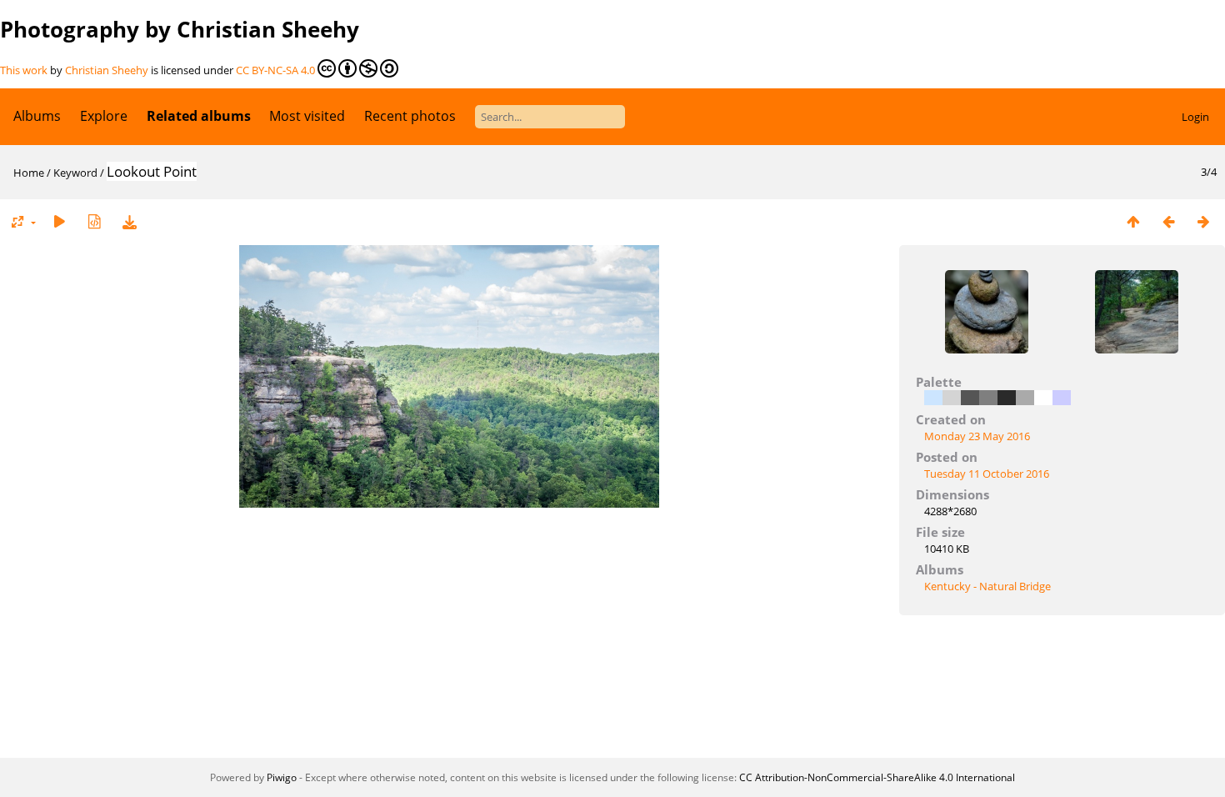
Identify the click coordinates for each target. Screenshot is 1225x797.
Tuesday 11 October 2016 (986, 473)
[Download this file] (129, 221)
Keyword (75, 172)
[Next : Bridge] (1203, 221)
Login (1195, 116)
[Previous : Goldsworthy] (1168, 221)
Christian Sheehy (106, 70)
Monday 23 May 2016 (977, 436)
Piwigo (282, 777)
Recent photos (410, 116)
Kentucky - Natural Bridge (987, 586)
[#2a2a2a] (1007, 397)
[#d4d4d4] (951, 397)
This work (24, 70)
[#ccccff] (1061, 397)
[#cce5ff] (933, 397)
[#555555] (970, 397)
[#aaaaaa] (1025, 397)
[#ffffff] (1043, 397)
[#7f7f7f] (988, 397)
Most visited (307, 116)
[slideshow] (59, 221)
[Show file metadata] (94, 221)
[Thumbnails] (1133, 221)
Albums (37, 116)
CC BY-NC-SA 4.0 (275, 70)
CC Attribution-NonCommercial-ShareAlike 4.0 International (877, 777)
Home (28, 172)
